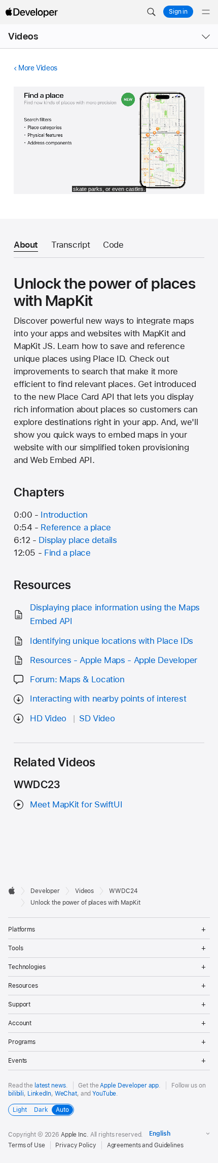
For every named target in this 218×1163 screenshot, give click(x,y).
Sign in (178, 11)
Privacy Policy (75, 1145)
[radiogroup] (41, 1110)
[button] (151, 12)
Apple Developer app (129, 1085)
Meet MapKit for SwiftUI (76, 804)
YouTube (104, 1093)
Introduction (64, 515)
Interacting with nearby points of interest (108, 698)
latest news (50, 1085)
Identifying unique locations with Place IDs (111, 641)
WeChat (66, 1093)
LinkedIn (39, 1093)
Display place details (78, 540)
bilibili (16, 1093)
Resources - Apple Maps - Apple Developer (113, 660)
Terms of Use (26, 1145)
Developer (45, 891)
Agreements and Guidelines (145, 1145)
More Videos (37, 68)
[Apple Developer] (31, 12)
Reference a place (76, 527)
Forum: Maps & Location (77, 679)
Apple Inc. (75, 1134)
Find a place (67, 553)
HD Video (48, 718)
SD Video (97, 718)
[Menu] (206, 12)
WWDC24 (123, 891)
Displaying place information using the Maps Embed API (115, 614)
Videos (23, 36)
